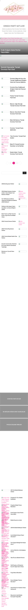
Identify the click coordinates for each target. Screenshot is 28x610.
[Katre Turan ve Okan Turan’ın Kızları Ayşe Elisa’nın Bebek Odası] (22, 216)
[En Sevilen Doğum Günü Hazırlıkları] (14, 412)
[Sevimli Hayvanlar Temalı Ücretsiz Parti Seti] (14, 67)
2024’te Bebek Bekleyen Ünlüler (18, 527)
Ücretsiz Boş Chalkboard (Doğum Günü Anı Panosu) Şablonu (18, 89)
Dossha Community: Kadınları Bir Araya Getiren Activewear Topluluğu (9, 245)
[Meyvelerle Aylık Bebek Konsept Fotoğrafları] (5, 597)
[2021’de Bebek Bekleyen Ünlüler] (5, 492)
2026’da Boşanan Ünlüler (8, 183)
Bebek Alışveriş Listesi (16, 520)
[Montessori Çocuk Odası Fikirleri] (22, 253)
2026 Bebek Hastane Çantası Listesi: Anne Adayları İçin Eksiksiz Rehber (9, 193)
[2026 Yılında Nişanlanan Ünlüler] (22, 231)
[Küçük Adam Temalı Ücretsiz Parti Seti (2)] (5, 154)
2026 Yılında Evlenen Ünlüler (9, 221)
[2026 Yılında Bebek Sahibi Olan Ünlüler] (22, 238)
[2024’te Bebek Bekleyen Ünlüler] (5, 529)
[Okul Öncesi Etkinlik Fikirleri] (5, 559)
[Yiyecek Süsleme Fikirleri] (14, 424)
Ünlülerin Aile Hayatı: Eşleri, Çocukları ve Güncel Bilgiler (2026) (9, 208)
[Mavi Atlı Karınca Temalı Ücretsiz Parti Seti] (5, 121)
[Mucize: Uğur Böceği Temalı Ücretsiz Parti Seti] (5, 106)
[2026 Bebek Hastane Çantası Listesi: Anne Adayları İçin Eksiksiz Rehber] (22, 195)
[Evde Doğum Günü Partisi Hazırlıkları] (14, 47)
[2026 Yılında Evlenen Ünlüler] (22, 223)
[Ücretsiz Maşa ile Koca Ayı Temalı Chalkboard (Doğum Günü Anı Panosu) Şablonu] (5, 80)
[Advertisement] (13, 282)
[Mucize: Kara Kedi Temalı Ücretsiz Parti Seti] (5, 114)
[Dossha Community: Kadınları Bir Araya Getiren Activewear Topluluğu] (22, 246)
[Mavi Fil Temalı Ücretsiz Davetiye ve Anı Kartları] (5, 146)
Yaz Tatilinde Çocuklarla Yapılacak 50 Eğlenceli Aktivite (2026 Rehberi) (9, 200)
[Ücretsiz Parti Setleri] (14, 399)
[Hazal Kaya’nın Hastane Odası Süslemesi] (5, 589)
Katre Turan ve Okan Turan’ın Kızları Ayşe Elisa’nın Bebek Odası (9, 215)
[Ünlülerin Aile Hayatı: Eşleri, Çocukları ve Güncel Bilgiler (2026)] (22, 208)
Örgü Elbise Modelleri (16, 572)
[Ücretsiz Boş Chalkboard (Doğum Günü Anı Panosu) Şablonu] (5, 89)
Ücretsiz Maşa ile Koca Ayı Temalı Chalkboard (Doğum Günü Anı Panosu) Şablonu (18, 80)
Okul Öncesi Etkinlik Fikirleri (18, 557)
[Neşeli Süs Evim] (14, 8)
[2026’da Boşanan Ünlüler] (22, 186)
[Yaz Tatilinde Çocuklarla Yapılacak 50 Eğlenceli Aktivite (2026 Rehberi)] (22, 201)
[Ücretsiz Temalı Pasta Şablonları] (5, 130)
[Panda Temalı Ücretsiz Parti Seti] (5, 97)
